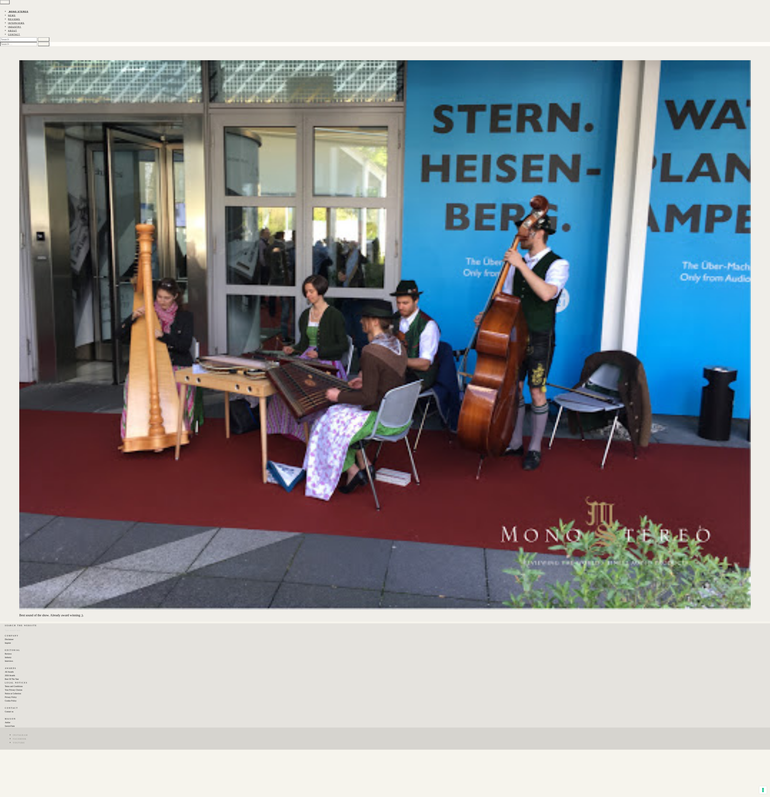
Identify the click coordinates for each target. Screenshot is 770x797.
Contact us (9, 711)
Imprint (8, 643)
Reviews (8, 654)
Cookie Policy (10, 701)
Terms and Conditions (14, 686)
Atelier (7, 722)
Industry (8, 657)
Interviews (9, 661)
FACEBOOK (19, 739)
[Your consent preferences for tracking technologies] (763, 790)
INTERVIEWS (16, 23)
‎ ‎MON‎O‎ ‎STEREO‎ (18, 11)
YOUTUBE (19, 743)
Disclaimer (9, 639)
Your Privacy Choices (13, 690)
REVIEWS (14, 19)
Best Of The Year (12, 679)
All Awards (9, 672)
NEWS (12, 15)
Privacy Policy (11, 697)
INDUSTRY (14, 27)
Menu (5, 2)
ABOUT (12, 31)
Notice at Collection (13, 693)
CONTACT (14, 34)
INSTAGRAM (20, 735)
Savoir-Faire (10, 726)
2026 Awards (10, 675)
